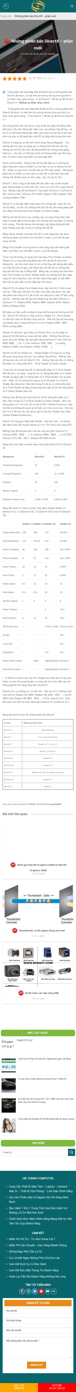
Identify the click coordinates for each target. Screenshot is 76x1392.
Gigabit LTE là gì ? (25, 1040)
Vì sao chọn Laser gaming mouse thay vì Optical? (42, 1079)
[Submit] (71, 1152)
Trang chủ (5, 16)
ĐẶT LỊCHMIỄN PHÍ (19, 1387)
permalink (56, 804)
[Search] (72, 6)
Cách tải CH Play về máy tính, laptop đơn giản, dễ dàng (44, 1059)
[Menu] (6, 6)
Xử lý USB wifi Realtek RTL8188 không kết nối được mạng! (46, 1119)
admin (51, 54)
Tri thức (32, 804)
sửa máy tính (31, 92)
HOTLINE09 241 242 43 (57, 1387)
